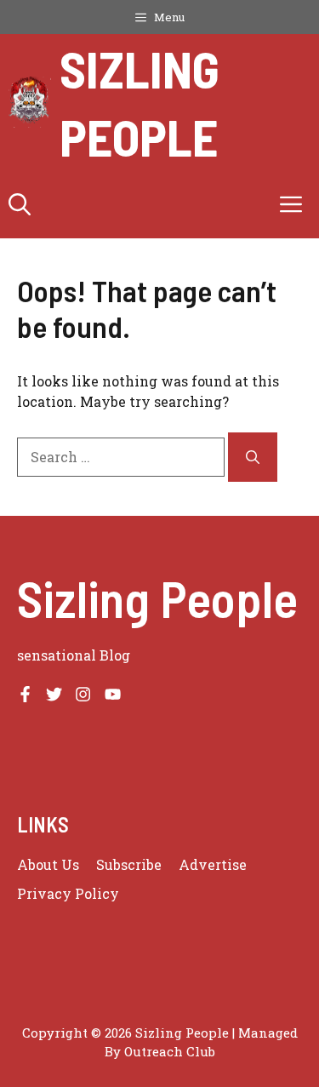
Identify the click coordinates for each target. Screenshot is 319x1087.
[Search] (252, 457)
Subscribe (129, 864)
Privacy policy (68, 893)
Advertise (213, 864)
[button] (19, 204)
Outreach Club (169, 1051)
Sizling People (139, 102)
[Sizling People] (30, 102)
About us (48, 864)
